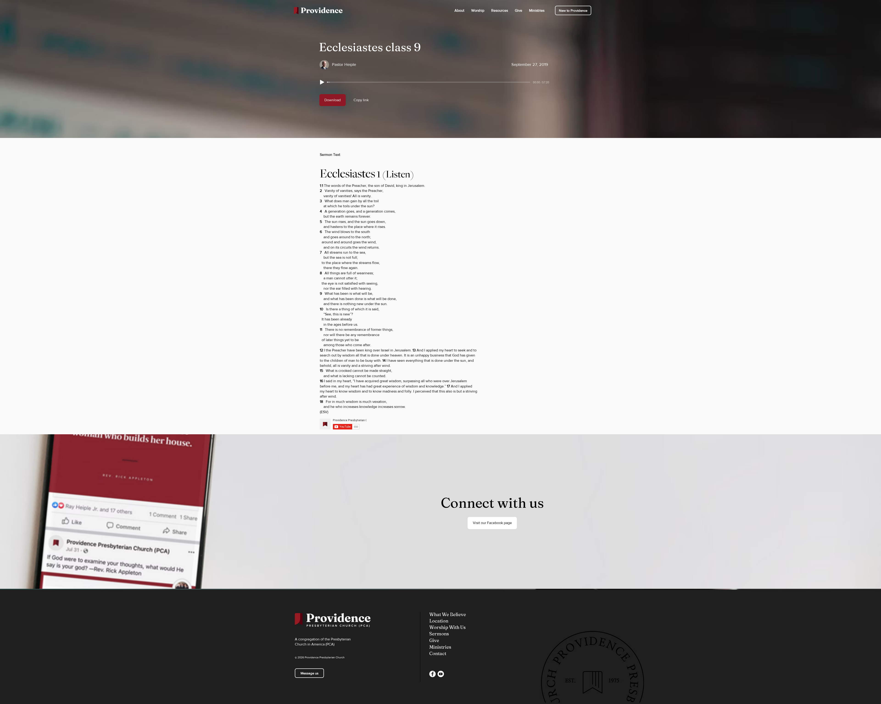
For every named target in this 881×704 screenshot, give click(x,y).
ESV (324, 412)
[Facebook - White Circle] (432, 674)
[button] (459, 10)
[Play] (322, 82)
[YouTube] (441, 674)
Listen (398, 174)
